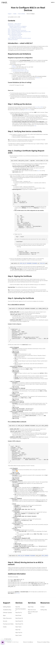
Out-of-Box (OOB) (39, 107)
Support (10, 13)
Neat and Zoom (32, 609)
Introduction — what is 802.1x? (14, 23)
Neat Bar (18, 607)
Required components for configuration (18, 26)
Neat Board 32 (19, 618)
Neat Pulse (30, 607)
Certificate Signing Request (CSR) (19, 69)
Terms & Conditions (28, 642)
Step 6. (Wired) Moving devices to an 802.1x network (19, 38)
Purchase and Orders (8, 624)
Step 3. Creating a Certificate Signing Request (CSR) (19, 31)
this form (18, 593)
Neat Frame (18, 627)
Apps (4, 615)
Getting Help (43, 609)
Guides (14, 13)
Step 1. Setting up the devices (14, 29)
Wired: (13, 65)
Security (5, 621)
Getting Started (7, 607)
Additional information (13, 39)
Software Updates (7, 612)
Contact (42, 607)
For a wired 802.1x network (15, 35)
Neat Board (18, 615)
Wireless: (14, 67)
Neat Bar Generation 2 (21, 609)
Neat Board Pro (19, 624)
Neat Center (19, 635)
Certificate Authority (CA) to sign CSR (20, 71)
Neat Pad (18, 629)
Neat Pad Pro (19, 632)
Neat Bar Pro (19, 612)
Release (37, 77)
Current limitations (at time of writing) (17, 27)
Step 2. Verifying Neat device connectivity (17, 30)
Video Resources (7, 618)
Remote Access (27, 109)
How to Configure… (31, 13)
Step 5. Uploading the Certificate (15, 34)
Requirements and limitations (14, 25)
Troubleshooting (7, 609)
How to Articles (21, 13)
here (35, 125)
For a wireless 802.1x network (15, 37)
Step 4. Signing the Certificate (14, 33)
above (38, 170)
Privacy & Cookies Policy (43, 642)
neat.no (52, 2)
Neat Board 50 (19, 621)
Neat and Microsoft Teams (33, 612)
